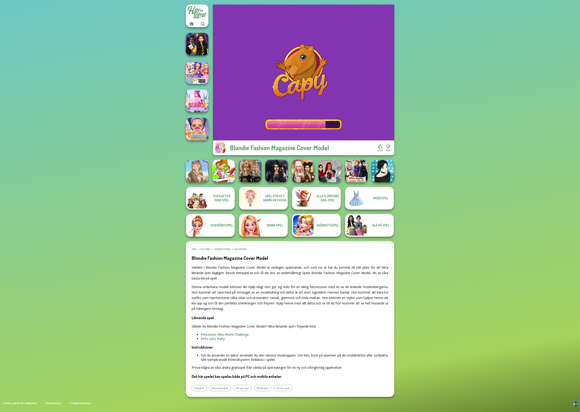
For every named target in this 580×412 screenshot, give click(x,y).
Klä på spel (240, 249)
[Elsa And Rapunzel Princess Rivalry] (197, 72)
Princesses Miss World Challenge (225, 334)
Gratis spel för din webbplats (20, 403)
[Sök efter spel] (202, 23)
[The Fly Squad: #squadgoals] (330, 171)
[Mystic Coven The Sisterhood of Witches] (276, 171)
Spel (194, 249)
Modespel (263, 388)
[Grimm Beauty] (197, 171)
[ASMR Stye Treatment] (197, 129)
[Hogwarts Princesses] (197, 44)
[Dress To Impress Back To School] (303, 171)
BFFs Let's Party (213, 339)
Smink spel (283, 388)
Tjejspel (205, 249)
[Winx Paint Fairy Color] (223, 171)
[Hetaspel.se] (191, 23)
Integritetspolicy (80, 403)
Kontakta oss (54, 403)
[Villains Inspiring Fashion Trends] (356, 171)
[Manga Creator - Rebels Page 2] (383, 171)
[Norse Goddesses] (250, 171)
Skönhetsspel (222, 249)
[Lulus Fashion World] (197, 100)
